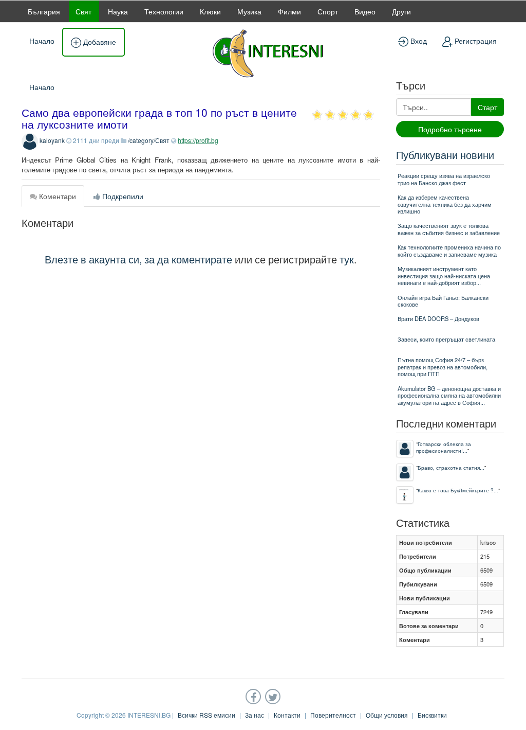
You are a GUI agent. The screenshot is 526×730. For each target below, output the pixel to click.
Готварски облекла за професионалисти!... (443, 447)
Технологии (163, 11)
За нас (254, 714)
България (44, 11)
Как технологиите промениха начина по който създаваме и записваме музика (449, 250)
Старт (487, 107)
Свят (83, 11)
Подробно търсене (450, 129)
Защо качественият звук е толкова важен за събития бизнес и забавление (449, 228)
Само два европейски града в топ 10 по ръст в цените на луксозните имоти (159, 118)
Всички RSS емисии (206, 714)
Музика (249, 11)
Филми (289, 11)
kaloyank (52, 140)
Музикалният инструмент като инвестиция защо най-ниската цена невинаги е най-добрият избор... (444, 275)
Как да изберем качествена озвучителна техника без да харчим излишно (445, 204)
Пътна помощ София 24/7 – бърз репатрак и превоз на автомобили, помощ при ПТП (442, 366)
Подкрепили (121, 196)
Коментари (56, 196)
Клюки (210, 11)
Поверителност (333, 714)
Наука (118, 11)
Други (401, 11)
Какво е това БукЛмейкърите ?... (458, 490)
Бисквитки (432, 714)
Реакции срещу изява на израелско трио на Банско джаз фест (444, 178)
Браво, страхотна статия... (451, 467)
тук (347, 259)
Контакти (287, 714)
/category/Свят (149, 140)
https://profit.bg (198, 140)
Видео (364, 11)
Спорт (327, 11)
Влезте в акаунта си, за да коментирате (138, 259)
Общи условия (387, 714)
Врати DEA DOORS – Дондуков (438, 318)
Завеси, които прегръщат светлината (446, 339)
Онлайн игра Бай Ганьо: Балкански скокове (443, 300)
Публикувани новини (445, 154)
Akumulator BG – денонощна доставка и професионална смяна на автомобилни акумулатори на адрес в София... (449, 395)
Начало (41, 40)
